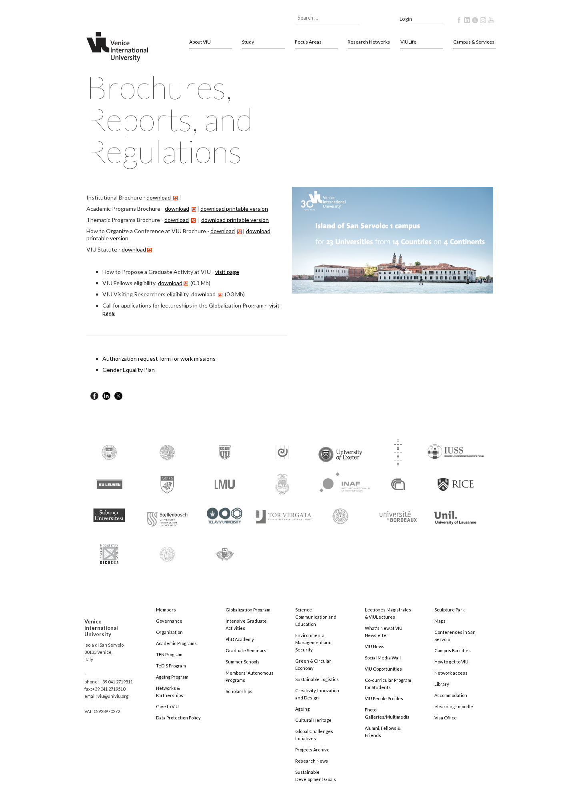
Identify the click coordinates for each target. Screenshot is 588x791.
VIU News (374, 646)
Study (248, 42)
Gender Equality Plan (128, 369)
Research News (311, 760)
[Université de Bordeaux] (398, 515)
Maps (440, 620)
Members (166, 609)
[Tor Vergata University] (282, 512)
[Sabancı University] (109, 511)
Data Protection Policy (178, 717)
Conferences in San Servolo (455, 635)
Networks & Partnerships (169, 691)
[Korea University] (167, 483)
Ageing (302, 708)
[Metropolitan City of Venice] (282, 483)
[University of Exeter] (340, 451)
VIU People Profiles (384, 698)
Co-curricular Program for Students (388, 683)
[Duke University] (225, 451)
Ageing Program (172, 676)
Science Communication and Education (315, 617)
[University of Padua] (167, 550)
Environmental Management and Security (313, 642)
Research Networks (369, 42)
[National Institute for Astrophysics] (341, 480)
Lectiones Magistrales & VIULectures (388, 613)
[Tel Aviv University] (225, 512)
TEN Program (169, 654)
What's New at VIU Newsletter (383, 631)
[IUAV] (398, 451)
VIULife (408, 42)
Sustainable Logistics (317, 679)
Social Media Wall (383, 657)
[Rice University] (456, 480)
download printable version (234, 208)
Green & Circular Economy (313, 664)
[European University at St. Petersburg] (282, 451)
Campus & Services (473, 42)
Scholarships (239, 691)
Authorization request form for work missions (159, 358)
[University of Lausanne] (456, 514)
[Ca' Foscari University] (167, 451)
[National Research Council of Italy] (398, 483)
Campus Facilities (452, 650)
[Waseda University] (225, 550)
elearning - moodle (453, 706)
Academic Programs (176, 643)
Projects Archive (312, 749)
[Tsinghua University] (340, 515)
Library (441, 684)
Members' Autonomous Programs (250, 676)
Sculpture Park (449, 609)
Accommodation (450, 695)
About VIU (200, 42)
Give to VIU (167, 706)
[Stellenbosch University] (167, 517)
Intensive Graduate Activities (246, 624)
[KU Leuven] (109, 483)
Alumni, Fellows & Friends (382, 731)
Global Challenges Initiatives (314, 735)
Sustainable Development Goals (315, 775)
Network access (451, 672)
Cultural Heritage (313, 720)
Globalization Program (248, 609)
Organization (169, 632)
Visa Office (445, 717)
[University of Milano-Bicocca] (109, 548)
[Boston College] (109, 451)
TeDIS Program (171, 665)
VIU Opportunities (383, 668)
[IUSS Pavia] (456, 448)
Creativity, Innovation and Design (317, 694)
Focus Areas (308, 42)
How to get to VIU (451, 661)
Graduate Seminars (246, 650)
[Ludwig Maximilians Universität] (225, 483)
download (176, 219)
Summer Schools (243, 661)
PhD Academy (240, 639)
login (406, 19)
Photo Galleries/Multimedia (387, 713)
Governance (169, 620)
